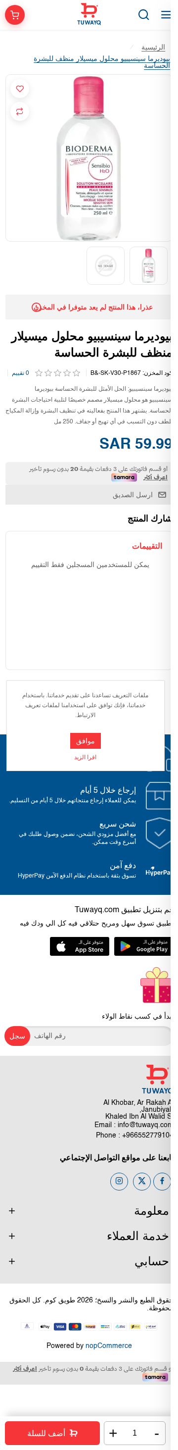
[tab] (147, 546)
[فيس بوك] (162, 1182)
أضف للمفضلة (19, 88)
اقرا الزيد (85, 758)
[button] (167, 266)
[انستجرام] (119, 1182)
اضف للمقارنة (19, 111)
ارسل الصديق (133, 495)
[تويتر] (142, 1182)
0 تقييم (20, 373)
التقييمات (147, 546)
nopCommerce (109, 1346)
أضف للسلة (46, 1433)
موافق (85, 741)
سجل (17, 1036)
